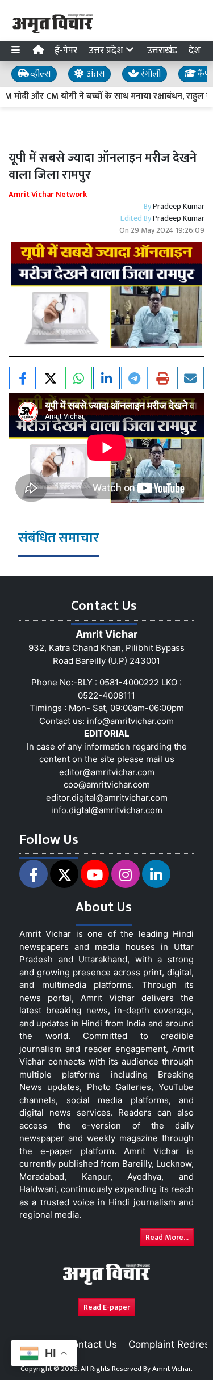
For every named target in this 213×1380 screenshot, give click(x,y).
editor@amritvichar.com (106, 772)
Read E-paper (106, 1307)
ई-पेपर (66, 50)
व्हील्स (39, 74)
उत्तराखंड (162, 50)
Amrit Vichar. (172, 1368)
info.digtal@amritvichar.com (106, 810)
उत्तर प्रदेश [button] (107, 50)
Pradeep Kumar (178, 206)
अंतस (95, 74)
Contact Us (91, 1344)
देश (195, 50)
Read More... (167, 1237)
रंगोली (150, 74)
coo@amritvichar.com (107, 784)
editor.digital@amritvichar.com (107, 797)
